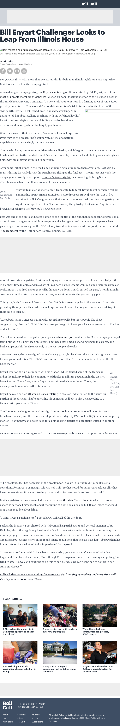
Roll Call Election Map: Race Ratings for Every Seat (30, 574)
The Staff (21, 722)
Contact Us (21, 715)
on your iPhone (33, 579)
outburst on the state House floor (68, 500)
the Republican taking (51, 92)
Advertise (36, 715)
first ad (55, 372)
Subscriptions (37, 722)
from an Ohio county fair (56, 177)
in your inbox (13, 579)
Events (5, 718)
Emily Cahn (8, 61)
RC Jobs (35, 718)
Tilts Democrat (9, 231)
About (5, 715)
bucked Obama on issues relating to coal (42, 394)
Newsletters (8, 722)
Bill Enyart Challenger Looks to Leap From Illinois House (52, 36)
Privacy (20, 718)
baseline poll (65, 337)
